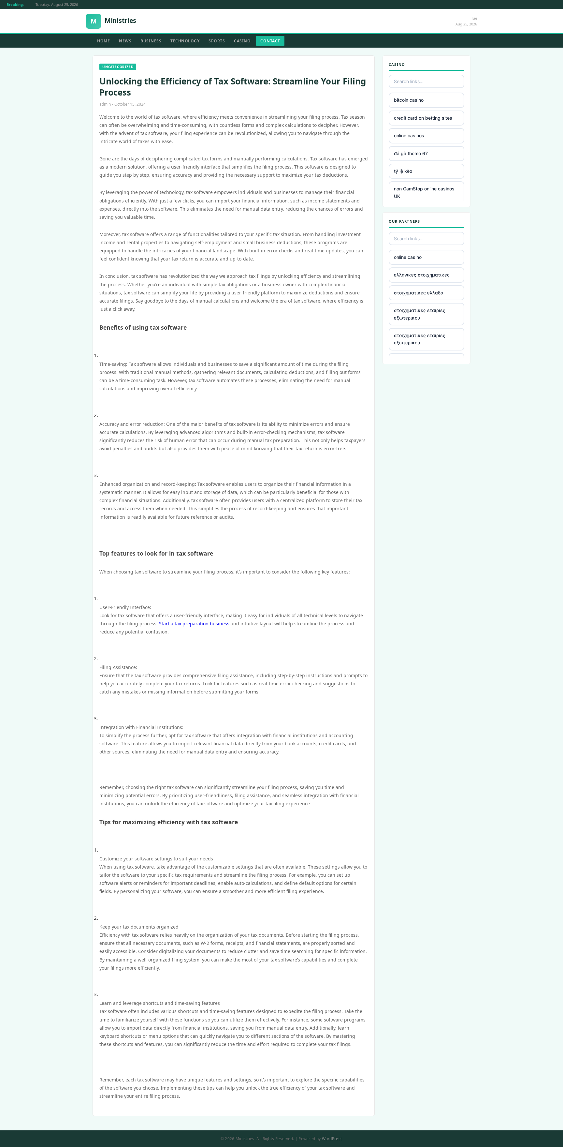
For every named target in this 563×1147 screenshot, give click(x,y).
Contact (270, 41)
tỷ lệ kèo (403, 171)
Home (103, 41)
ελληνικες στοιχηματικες (422, 274)
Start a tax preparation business (194, 623)
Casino (242, 41)
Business (150, 41)
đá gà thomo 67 (411, 153)
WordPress (332, 1138)
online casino (408, 257)
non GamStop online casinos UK (424, 192)
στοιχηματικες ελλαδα (418, 292)
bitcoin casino (409, 100)
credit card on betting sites (423, 118)
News (125, 41)
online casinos (409, 135)
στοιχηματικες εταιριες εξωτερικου (419, 313)
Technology (184, 41)
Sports (217, 41)
